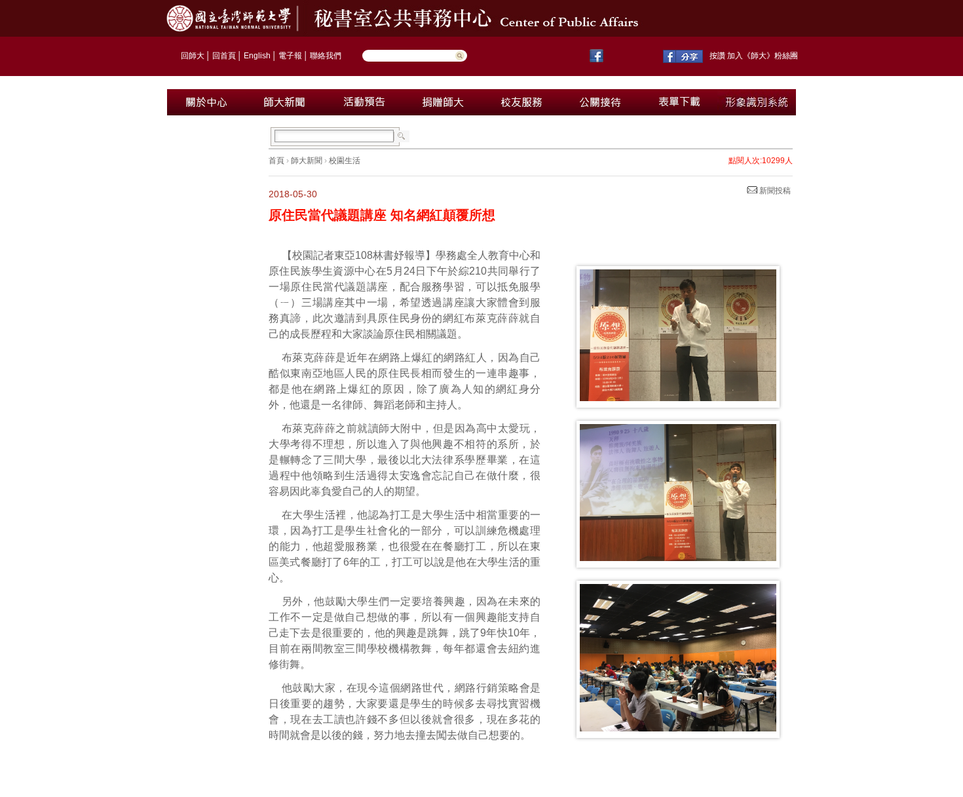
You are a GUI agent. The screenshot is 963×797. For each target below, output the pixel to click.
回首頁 (224, 55)
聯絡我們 (325, 55)
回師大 (192, 55)
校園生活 (344, 160)
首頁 (276, 160)
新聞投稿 (774, 190)
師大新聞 (306, 160)
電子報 (290, 55)
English (257, 55)
